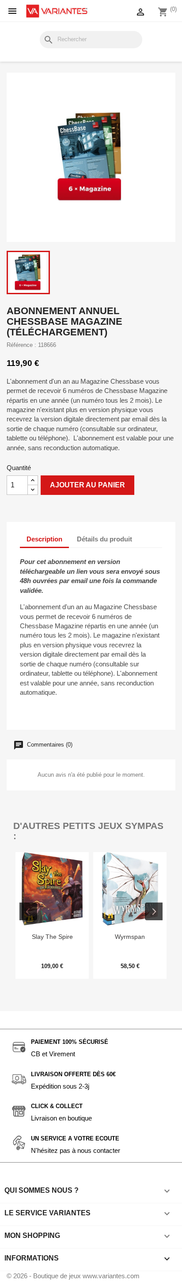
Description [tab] (44, 539)
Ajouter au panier (87, 485)
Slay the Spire (52, 936)
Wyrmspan (130, 936)
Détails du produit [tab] (104, 539)
